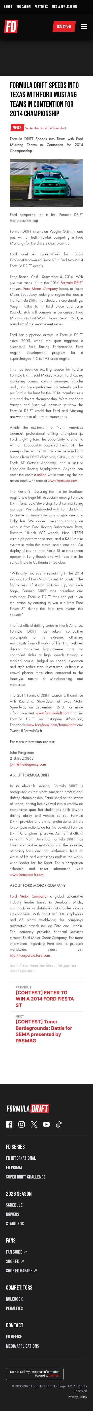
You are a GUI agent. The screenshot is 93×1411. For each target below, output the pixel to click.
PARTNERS (41, 6)
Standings (15, 1224)
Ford (60, 966)
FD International (21, 1158)
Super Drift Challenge (26, 1177)
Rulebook (14, 1299)
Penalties (14, 1309)
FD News (24, 966)
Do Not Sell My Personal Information (34, 1373)
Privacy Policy (77, 1397)
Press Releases (47, 966)
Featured (34, 966)
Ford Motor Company (28, 897)
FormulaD (59, 128)
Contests (14, 966)
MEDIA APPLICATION (64, 6)
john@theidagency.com (28, 765)
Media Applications (22, 1346)
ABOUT (8, 6)
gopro (66, 966)
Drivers (12, 1214)
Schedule (14, 1205)
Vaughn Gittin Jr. (26, 971)
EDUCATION (23, 6)
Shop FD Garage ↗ (21, 1271)
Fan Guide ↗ (16, 1252)
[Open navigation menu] (84, 27)
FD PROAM (14, 1168)
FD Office (14, 1337)
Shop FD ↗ (15, 1261)
